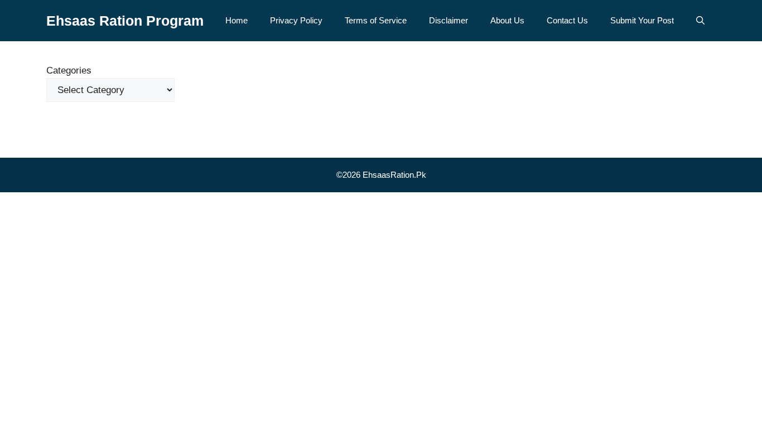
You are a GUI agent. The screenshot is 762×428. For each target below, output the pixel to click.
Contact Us (567, 20)
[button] (700, 20)
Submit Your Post (642, 20)
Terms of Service (376, 20)
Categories (68, 70)
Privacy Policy (296, 20)
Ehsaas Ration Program (125, 20)
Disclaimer (448, 20)
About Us (507, 20)
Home (236, 20)
